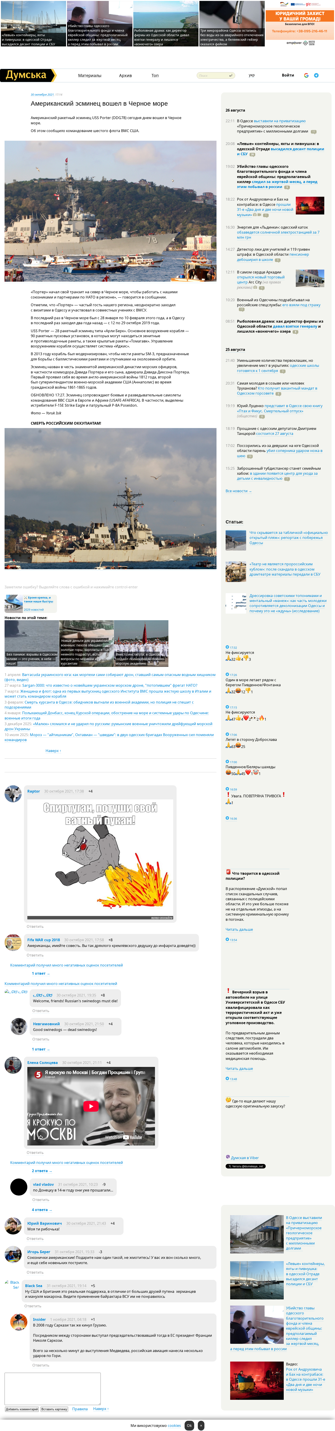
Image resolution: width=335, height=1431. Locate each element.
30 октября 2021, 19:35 (76, 995)
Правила (80, 1408)
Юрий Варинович (44, 1223)
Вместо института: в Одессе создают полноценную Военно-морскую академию (140, 659)
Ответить (35, 926)
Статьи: (235, 521)
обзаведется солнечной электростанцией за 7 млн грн (278, 235)
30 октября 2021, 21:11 (82, 1062)
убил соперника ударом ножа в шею (279, 453)
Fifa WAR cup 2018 (43, 939)
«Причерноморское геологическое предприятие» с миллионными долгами (273, 129)
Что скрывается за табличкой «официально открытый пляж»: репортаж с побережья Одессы (289, 537)
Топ (155, 75)
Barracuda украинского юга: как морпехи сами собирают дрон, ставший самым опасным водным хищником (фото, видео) (110, 677)
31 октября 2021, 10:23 (78, 1184)
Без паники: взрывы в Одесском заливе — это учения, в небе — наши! (31, 659)
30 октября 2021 (42, 94)
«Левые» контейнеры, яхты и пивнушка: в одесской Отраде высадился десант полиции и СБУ (29, 39)
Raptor (33, 791)
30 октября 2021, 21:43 (86, 1223)
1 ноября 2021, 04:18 (68, 1319)
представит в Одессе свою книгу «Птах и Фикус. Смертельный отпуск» (279, 408)
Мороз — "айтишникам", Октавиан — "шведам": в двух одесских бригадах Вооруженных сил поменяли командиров (109, 737)
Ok (189, 1425)
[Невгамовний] (18, 1033)
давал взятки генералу (295, 326)
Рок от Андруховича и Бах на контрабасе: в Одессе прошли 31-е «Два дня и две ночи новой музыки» (305, 1379)
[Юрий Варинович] (13, 1233)
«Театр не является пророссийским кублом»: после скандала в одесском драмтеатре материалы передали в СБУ (285, 569)
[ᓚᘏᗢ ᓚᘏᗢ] (16, 991)
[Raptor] (13, 801)
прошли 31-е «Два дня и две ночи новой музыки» (265, 209)
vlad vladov (43, 1184)
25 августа (235, 349)
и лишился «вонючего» (279, 329)
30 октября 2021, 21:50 (84, 1023)
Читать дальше (239, 929)
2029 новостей (34, 610)
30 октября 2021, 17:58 (84, 939)
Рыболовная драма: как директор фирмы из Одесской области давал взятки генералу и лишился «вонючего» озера (161, 37)
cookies (174, 1425)
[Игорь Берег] (13, 1261)
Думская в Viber (245, 1157)
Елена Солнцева (42, 1062)
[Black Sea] (12, 1287)
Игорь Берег (38, 1251)
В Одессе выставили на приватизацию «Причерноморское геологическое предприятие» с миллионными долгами (304, 1233)
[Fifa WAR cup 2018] (13, 949)
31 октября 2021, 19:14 (66, 1285)
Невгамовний (47, 1023)
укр (252, 74)
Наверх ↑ (53, 750)
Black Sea (33, 1285)
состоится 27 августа (274, 433)
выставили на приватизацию (280, 120)
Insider (39, 1319)
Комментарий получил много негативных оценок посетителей (66, 965)
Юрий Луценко (251, 405)
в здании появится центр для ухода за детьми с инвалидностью (277, 476)
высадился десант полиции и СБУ (280, 151)
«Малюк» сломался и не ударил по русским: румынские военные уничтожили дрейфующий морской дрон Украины (108, 726)
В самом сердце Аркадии (259, 272)
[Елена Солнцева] (13, 1072)
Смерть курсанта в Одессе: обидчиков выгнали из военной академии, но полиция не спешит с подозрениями (99, 705)
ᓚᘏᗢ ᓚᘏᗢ (42, 995)
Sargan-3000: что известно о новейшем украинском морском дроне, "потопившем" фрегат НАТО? (109, 685)
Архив (125, 75)
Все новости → (239, 490)
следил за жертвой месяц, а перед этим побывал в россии (277, 184)
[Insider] (18, 1329)
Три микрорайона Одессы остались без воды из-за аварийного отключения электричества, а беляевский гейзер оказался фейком (231, 37)
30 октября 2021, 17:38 (64, 791)
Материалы (89, 75)
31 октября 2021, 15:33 (74, 1251)
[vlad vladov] (18, 1194)
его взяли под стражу (301, 304)
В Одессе (245, 120)
